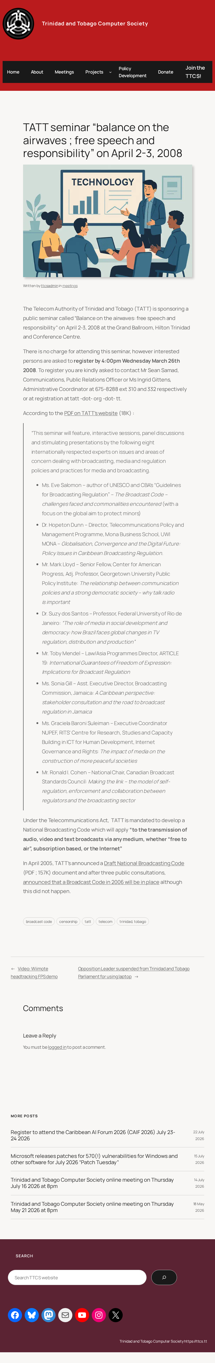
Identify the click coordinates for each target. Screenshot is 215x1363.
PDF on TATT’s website (91, 413)
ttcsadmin (49, 285)
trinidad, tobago (133, 921)
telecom (105, 921)
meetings (70, 285)
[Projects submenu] (110, 72)
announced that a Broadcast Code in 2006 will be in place (91, 881)
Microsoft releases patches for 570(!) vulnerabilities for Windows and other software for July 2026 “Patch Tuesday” (94, 1159)
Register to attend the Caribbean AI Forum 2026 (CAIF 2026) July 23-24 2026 (93, 1135)
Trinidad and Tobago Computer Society (95, 23)
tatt (88, 921)
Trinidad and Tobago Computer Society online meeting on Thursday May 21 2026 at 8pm (92, 1207)
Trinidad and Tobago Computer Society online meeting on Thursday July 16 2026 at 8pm (92, 1183)
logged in (57, 1047)
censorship (68, 921)
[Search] (164, 1277)
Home (13, 72)
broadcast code (39, 921)
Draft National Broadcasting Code (144, 863)
